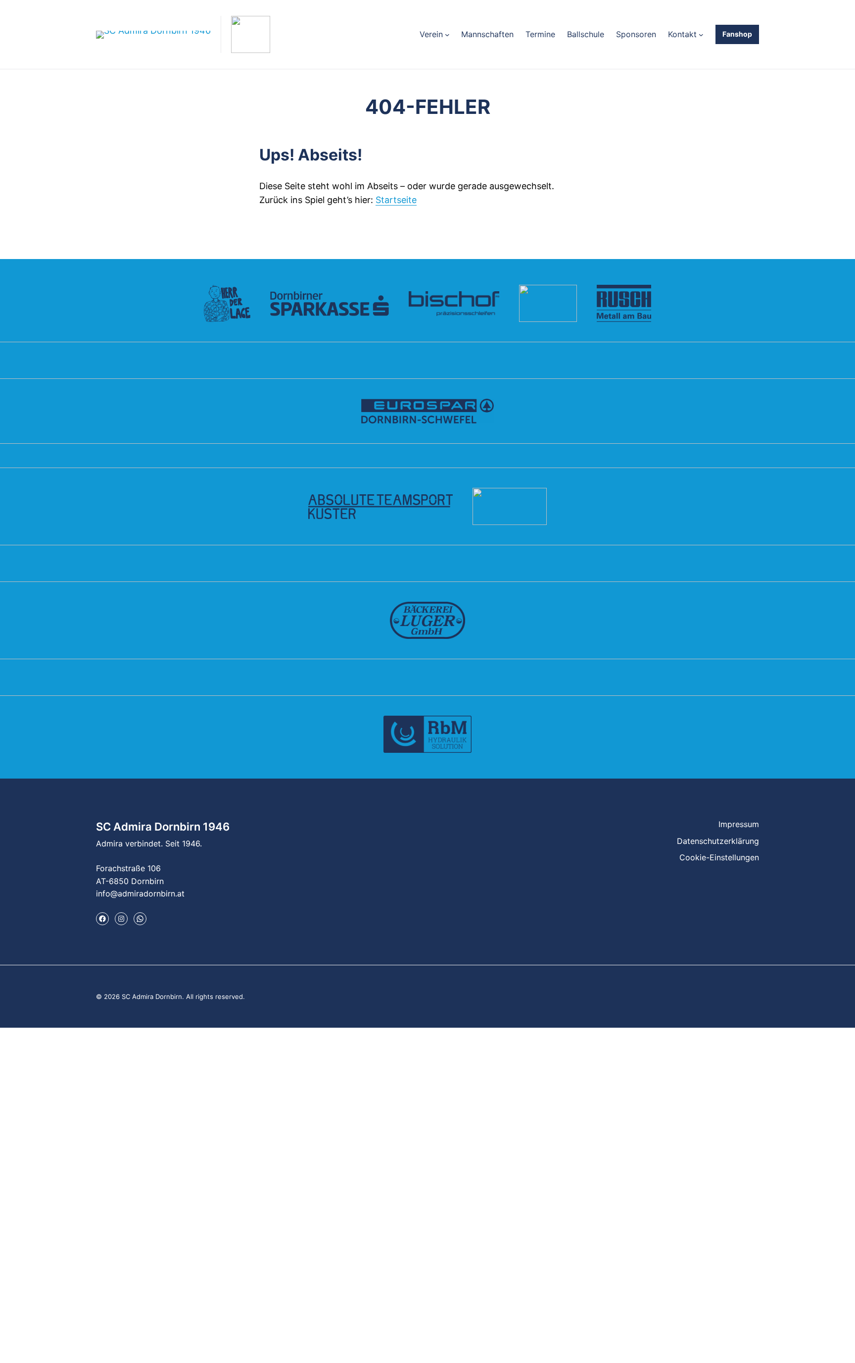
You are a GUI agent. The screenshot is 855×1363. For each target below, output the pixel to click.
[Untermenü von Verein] (447, 34)
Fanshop (737, 34)
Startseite (396, 200)
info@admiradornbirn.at (140, 893)
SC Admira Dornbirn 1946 (163, 826)
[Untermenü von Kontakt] (701, 34)
